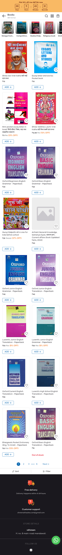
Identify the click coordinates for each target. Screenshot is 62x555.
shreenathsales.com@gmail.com (31, 513)
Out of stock (38, 455)
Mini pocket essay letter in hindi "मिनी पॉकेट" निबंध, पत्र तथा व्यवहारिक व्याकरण (14, 129)
